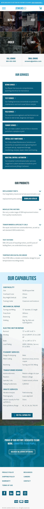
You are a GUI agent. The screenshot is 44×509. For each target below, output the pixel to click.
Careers (27, 476)
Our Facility (8, 287)
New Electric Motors (11, 209)
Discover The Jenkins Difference (22, 452)
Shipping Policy (8, 476)
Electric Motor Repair (13, 328)
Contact (27, 481)
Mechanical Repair (11, 306)
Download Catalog (30, 198)
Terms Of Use (7, 485)
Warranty (6, 481)
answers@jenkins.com (33, 61)
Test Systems (8, 240)
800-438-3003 (11, 61)
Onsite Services (10, 389)
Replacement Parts (10, 191)
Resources (28, 472)
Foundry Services (11, 352)
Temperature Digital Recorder (15, 255)
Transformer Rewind (12, 370)
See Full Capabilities (23, 415)
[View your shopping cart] (40, 8)
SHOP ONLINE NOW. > (37, 2)
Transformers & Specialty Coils (15, 225)
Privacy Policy (8, 472)
